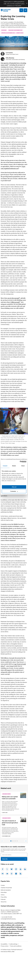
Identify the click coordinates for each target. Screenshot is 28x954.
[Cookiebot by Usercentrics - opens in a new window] (20, 462)
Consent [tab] (5, 465)
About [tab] (23, 465)
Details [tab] (14, 465)
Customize (13, 491)
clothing (3, 268)
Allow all (14, 487)
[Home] (5, 10)
